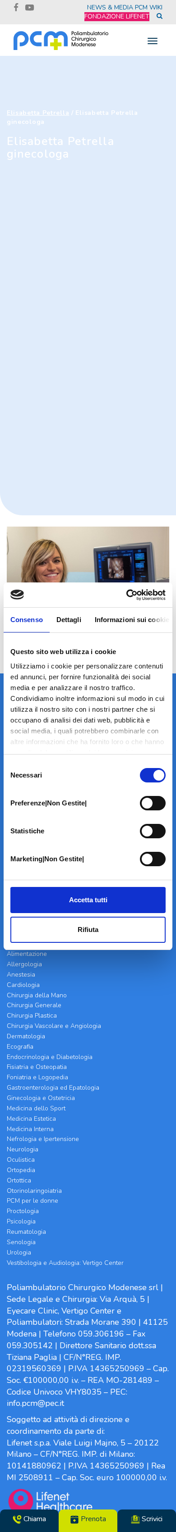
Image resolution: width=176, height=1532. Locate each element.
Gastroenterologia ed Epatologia (53, 1087)
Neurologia (22, 1149)
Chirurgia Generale (34, 1005)
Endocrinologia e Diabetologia (50, 1057)
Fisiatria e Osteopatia (37, 1067)
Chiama (34, 1519)
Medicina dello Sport (36, 1108)
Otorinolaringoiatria (34, 1191)
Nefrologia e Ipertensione (43, 1139)
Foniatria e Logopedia (37, 1077)
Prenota (92, 1519)
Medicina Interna (30, 1129)
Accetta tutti (88, 900)
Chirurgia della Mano (37, 995)
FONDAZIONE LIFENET (116, 16)
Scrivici (151, 1519)
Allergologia (24, 964)
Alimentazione (27, 954)
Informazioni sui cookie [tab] (132, 619)
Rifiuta (88, 929)
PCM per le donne (32, 1200)
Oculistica (21, 1159)
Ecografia (20, 1046)
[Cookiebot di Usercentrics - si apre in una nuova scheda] (127, 595)
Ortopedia (21, 1170)
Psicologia (21, 1221)
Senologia (21, 1242)
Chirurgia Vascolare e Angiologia (54, 1026)
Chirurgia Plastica (32, 1015)
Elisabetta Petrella (38, 113)
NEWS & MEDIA (110, 7)
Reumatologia (26, 1231)
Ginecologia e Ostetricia (41, 1098)
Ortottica (19, 1180)
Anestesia (21, 974)
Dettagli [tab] (68, 619)
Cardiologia (23, 985)
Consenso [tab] (26, 619)
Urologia (19, 1252)
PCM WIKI (148, 7)
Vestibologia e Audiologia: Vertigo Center (65, 1263)
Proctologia (23, 1211)
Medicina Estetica (31, 1118)
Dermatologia (26, 1036)
